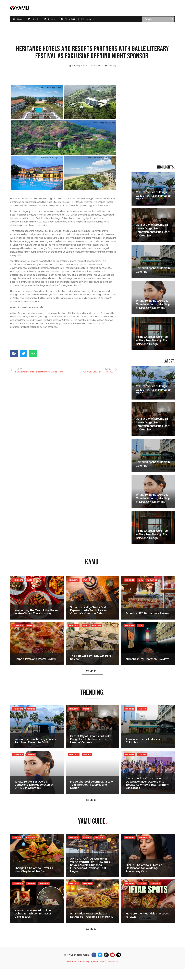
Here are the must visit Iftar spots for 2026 (147, 915)
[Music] (118, 955)
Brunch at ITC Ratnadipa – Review (147, 613)
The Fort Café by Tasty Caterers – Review (91, 657)
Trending (112, 65)
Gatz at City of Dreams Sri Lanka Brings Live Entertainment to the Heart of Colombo (91, 739)
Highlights (18, 580)
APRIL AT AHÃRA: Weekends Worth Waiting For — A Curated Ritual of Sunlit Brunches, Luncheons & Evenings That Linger (90, 865)
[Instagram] (106, 955)
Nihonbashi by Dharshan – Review (147, 659)
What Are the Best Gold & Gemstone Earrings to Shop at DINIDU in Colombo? (33, 784)
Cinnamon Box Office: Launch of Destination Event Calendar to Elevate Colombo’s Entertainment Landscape (147, 783)
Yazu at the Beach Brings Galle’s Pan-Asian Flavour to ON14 (35, 741)
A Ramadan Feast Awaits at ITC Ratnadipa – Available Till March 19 (91, 915)
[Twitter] (100, 955)
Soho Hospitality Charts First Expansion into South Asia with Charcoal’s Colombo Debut (89, 610)
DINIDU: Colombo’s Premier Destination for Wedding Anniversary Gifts (144, 868)
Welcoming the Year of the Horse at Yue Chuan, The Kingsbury (36, 612)
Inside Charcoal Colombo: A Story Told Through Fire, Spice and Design (91, 784)
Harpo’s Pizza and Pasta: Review (35, 659)
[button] (92, 671)
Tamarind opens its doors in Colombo (143, 741)
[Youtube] (112, 955)
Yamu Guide (152, 580)
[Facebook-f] (93, 955)
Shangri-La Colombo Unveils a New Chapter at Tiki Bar (33, 869)
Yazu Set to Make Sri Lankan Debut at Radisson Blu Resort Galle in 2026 (33, 913)
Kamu (29, 580)
